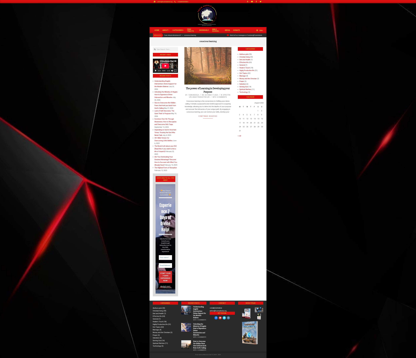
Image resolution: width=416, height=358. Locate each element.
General (242, 65)
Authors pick (243, 54)
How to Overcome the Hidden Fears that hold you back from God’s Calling (165, 105)
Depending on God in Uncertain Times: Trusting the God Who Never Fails (165, 132)
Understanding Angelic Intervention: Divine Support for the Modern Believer (165, 83)
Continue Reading (207, 116)
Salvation (242, 84)
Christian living (244, 57)
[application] (165, 66)
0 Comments (222, 97)
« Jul (239, 136)
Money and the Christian (248, 79)
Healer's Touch (244, 68)
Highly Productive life (201, 97)
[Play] (156, 71)
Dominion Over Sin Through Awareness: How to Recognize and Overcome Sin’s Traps (165, 121)
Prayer (241, 81)
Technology (243, 92)
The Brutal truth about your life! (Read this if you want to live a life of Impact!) (165, 148)
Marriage (242, 76)
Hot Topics (243, 73)
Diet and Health (244, 60)
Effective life (243, 62)
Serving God (243, 87)
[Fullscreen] (175, 71)
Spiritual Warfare (245, 89)
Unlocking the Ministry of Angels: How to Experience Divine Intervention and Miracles (166, 94)
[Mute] (172, 71)
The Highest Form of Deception (165, 168)
